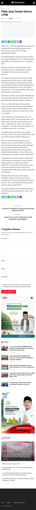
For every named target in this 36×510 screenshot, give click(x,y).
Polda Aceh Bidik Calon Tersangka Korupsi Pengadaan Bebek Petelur (18, 468)
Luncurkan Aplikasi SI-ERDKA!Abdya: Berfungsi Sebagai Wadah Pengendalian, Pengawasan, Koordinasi (22, 348)
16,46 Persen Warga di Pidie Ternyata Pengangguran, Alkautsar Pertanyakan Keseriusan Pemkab (17, 474)
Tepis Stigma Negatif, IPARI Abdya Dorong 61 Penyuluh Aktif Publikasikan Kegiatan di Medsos (21, 357)
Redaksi (9, 502)
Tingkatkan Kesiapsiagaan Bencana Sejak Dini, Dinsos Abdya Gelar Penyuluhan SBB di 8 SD (22, 374)
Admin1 (11, 18)
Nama (3, 260)
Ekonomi (8, 8)
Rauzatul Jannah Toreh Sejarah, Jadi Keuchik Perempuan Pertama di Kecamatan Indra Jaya (16, 456)
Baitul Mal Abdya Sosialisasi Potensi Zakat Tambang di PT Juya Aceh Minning (22, 366)
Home (2, 8)
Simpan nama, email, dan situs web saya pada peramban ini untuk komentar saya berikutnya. (17, 285)
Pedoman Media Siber (19, 502)
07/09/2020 (19, 18)
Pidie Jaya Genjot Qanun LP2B (11, 464)
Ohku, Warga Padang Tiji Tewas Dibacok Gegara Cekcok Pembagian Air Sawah (18, 479)
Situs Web (4, 277)
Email (3, 269)
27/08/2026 (12, 352)
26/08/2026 (5, 459)
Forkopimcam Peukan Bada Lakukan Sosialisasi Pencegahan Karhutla (20, 383)
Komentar (4, 238)
